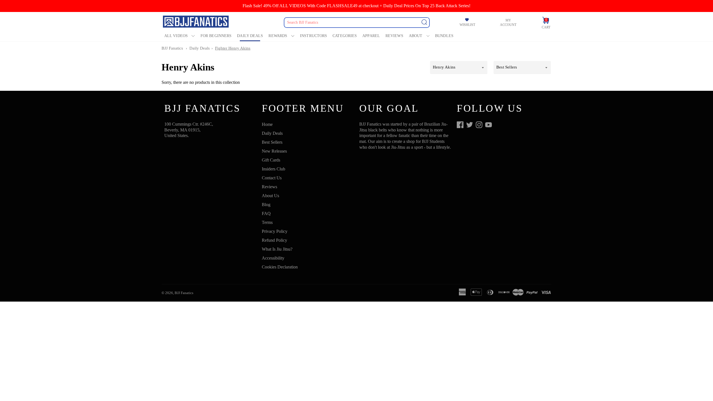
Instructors (313, 36)
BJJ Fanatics (172, 48)
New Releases (274, 151)
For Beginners (216, 36)
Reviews (394, 36)
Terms (267, 222)
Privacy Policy (274, 231)
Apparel (371, 36)
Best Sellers (272, 142)
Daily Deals (250, 36)
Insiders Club (273, 169)
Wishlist (467, 25)
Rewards (277, 36)
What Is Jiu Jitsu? (277, 249)
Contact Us (272, 177)
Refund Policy (274, 240)
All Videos (176, 36)
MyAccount (508, 22)
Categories (345, 36)
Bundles (444, 36)
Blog (266, 204)
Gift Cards (271, 160)
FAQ (266, 213)
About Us (270, 195)
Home (267, 124)
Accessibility (273, 258)
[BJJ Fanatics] (196, 22)
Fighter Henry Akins (232, 48)
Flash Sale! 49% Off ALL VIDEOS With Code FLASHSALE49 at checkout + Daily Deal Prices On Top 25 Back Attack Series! (356, 5)
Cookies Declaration (280, 267)
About (416, 36)
